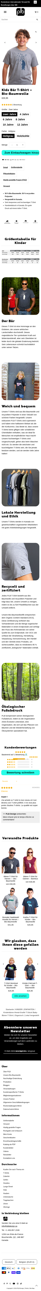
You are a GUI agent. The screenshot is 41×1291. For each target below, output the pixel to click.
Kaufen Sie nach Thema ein (13, 1169)
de (35, 2)
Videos (6, 1151)
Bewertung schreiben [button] (20, 772)
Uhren (5, 1204)
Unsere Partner (9, 1099)
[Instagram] (17, 1284)
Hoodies (6, 1183)
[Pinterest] (7, 1284)
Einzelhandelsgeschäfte (12, 1141)
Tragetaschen (8, 1200)
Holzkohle (23, 135)
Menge (4, 145)
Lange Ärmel (8, 1186)
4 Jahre (24, 114)
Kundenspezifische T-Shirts (13, 1092)
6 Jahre (7, 119)
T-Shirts (6, 1173)
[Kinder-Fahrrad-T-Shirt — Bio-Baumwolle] (30, 968)
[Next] (36, 42)
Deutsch (9, 1262)
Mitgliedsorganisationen (12, 1095)
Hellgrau (8, 135)
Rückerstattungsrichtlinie (12, 1106)
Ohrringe (6, 1207)
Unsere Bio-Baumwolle (12, 1075)
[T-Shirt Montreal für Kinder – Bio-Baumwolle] (11, 968)
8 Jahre (20, 119)
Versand (6, 186)
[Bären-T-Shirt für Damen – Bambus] (30, 859)
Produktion (7, 1082)
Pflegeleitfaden (9, 174)
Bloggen (6, 1085)
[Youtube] (13, 1284)
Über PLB (7, 1072)
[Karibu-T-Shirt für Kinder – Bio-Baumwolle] (30, 900)
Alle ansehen (20, 996)
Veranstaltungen (9, 1089)
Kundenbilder (8, 1148)
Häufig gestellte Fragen (12, 1127)
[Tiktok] (21, 1284)
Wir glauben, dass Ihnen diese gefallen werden (20, 944)
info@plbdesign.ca (9, 1226)
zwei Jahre (9, 114)
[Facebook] (4, 1284)
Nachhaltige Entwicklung (12, 1078)
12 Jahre (22, 124)
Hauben (6, 1193)
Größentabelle (16, 167)
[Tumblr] (10, 1284)
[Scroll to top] (36, 1285)
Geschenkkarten (9, 1138)
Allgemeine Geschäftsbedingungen (16, 1102)
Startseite (10, 1009)
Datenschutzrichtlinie (11, 1109)
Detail (5, 167)
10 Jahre (8, 124)
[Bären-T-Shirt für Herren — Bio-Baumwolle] (11, 859)
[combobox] (20, 19)
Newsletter (7, 1155)
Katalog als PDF (9, 1144)
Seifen (5, 1180)
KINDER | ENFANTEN (24, 1009)
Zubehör (6, 1176)
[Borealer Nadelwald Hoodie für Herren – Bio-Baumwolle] (11, 900)
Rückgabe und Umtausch (12, 1131)
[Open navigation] (5, 12)
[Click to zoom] (36, 31)
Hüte (5, 1190)
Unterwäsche (8, 1197)
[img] (6, 788)
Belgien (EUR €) (26, 1262)
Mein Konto (7, 1134)
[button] (7, 105)
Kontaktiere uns (9, 1158)
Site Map (31, 1288)
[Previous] (5, 42)
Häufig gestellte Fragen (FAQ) (15, 180)
